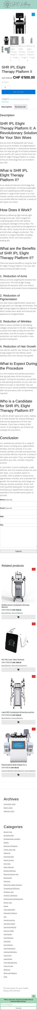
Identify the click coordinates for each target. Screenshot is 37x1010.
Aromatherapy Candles (12, 839)
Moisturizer (8, 878)
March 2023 (8, 808)
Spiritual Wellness (10, 952)
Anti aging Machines (17, 99)
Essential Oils (9, 857)
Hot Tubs (7, 864)
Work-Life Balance (10, 973)
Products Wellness (10, 895)
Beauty (6, 842)
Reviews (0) (20, 106)
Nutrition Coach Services (13, 885)
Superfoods (8, 959)
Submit (18, 551)
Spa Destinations (10, 927)
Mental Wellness (10, 871)
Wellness (7, 970)
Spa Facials (8, 934)
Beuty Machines (6, 613)
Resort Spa (8, 902)
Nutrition (7, 881)
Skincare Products (10, 913)
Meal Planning (9, 867)
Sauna (6, 906)
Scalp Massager (9, 910)
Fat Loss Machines (17, 613)
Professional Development (13, 899)
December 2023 (10, 804)
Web (1, 516)
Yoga (5, 977)
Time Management (10, 962)
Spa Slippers (8, 945)
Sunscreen (8, 955)
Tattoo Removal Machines (19, 665)
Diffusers (7, 853)
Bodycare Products (11, 846)
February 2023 (9, 811)
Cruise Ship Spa (9, 850)
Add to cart (18, 92)
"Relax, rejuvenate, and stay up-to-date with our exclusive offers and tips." (18, 1000)
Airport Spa (8, 832)
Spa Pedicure (8, 938)
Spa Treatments (9, 948)
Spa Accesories (9, 920)
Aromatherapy (9, 835)
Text (1, 525)
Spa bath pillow (9, 924)
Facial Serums (9, 860)
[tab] (20, 106)
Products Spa (8, 892)
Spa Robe (7, 941)
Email (6, 508)
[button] (33, 14)
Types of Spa (8, 966)
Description (6, 106)
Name (6, 500)
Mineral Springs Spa (11, 874)
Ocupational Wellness (12, 888)
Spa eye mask (9, 931)
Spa (5, 917)
